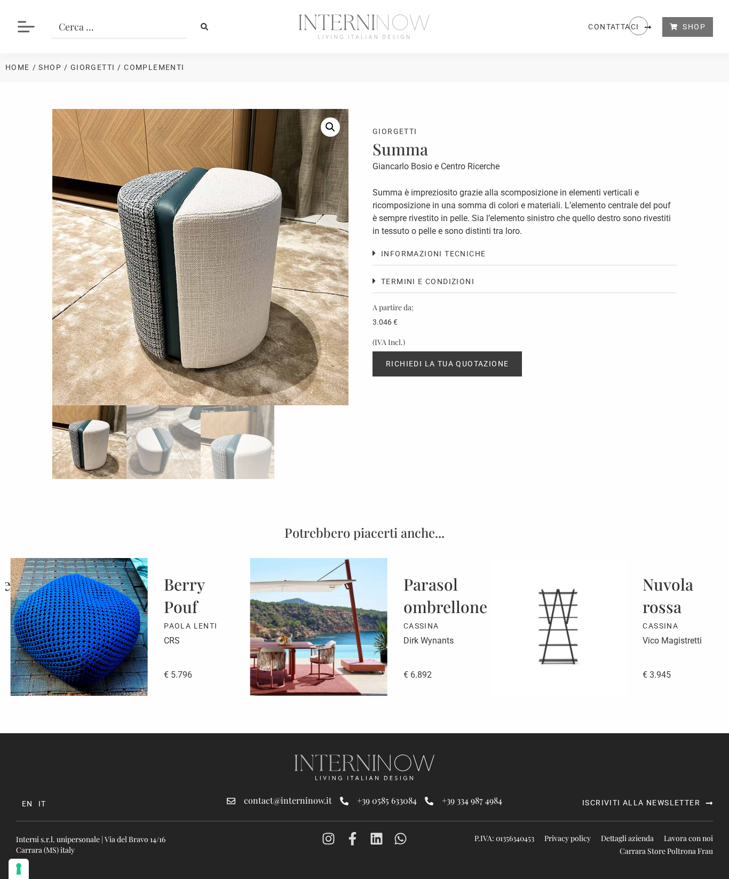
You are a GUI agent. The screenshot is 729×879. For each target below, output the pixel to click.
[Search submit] (204, 27)
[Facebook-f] (352, 838)
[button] (330, 127)
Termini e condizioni (427, 281)
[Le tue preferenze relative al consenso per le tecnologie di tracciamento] (19, 869)
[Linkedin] (376, 838)
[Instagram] (328, 838)
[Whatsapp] (400, 838)
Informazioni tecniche (433, 253)
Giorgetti (92, 67)
